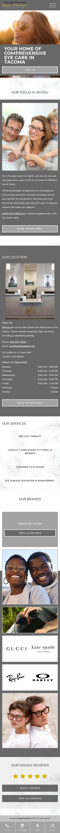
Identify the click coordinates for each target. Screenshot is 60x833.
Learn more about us (13, 213)
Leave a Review (30, 788)
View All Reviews (30, 798)
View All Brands (30, 533)
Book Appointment (30, 228)
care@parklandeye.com (22, 346)
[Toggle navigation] (52, 5)
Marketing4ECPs (24, 818)
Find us (6, 327)
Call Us (30, 69)
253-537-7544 (18, 342)
